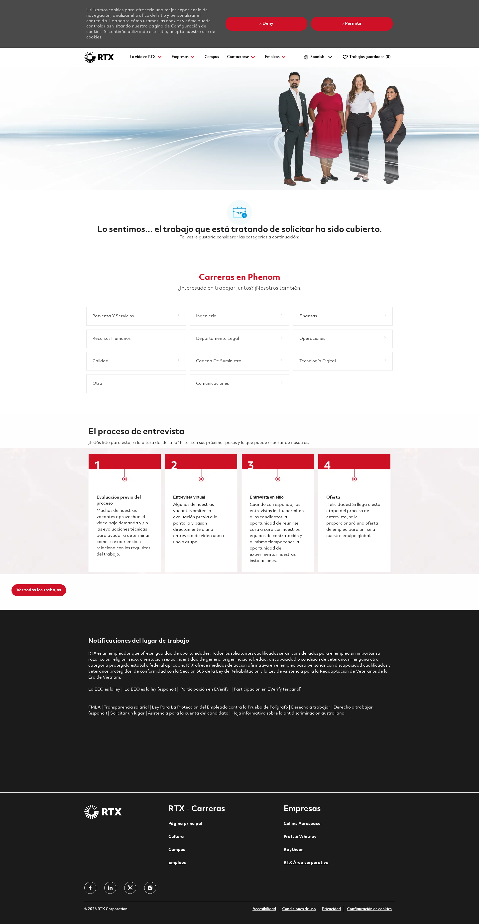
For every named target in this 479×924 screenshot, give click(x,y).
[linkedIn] (110, 888)
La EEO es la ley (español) (150, 689)
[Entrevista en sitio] (278, 513)
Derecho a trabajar (310, 707)
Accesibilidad (264, 909)
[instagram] (150, 888)
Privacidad (331, 909)
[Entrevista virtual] (201, 513)
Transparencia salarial (127, 707)
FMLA (94, 707)
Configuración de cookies (369, 909)
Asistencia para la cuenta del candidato (188, 713)
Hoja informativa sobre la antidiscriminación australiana (288, 713)
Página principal (185, 824)
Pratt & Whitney (300, 837)
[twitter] (130, 888)
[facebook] (90, 888)
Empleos (177, 863)
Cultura (176, 837)
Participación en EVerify (204, 689)
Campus (212, 57)
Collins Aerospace (302, 824)
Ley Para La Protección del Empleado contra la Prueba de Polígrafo (220, 707)
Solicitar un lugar (127, 713)
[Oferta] (354, 513)
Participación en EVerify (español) (268, 689)
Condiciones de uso (299, 909)
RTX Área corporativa (306, 863)
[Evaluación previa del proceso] (125, 513)
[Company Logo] (99, 57)
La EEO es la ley (104, 689)
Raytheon (294, 850)
